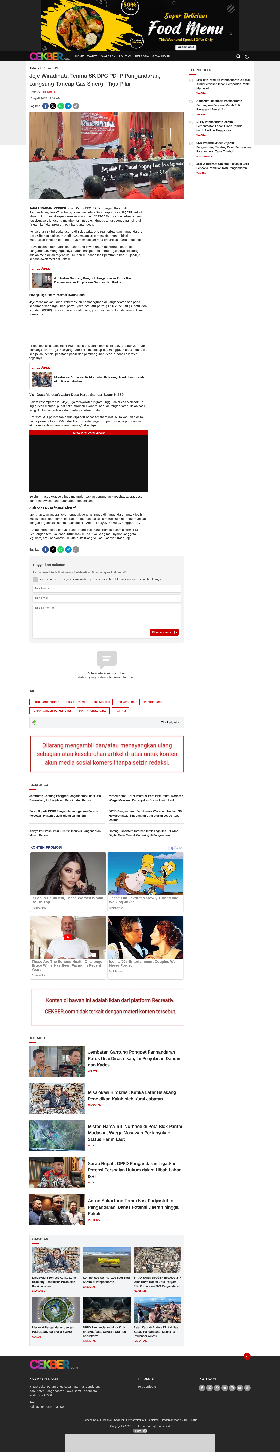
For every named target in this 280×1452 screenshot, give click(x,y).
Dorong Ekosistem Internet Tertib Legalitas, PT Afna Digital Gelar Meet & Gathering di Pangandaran (143, 833)
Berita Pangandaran (45, 702)
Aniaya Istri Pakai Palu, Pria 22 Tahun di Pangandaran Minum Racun (65, 833)
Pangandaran (153, 702)
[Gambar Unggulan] (106, 198)
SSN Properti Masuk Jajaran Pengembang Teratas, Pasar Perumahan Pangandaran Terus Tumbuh (223, 147)
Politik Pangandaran (93, 711)
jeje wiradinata (127, 702)
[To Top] (247, 1356)
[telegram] (68, 106)
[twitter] (53, 106)
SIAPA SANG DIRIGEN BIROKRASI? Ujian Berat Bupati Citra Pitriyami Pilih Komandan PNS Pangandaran (157, 1282)
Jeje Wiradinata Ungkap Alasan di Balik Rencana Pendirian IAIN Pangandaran (222, 166)
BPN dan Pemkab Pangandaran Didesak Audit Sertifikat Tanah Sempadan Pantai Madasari (223, 84)
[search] (238, 56)
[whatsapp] (60, 106)
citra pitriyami (75, 702)
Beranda (35, 68)
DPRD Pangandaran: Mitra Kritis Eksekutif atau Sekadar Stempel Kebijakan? (104, 1332)
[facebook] (45, 106)
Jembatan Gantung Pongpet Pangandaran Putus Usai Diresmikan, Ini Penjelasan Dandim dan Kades (93, 280)
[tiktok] (247, 1388)
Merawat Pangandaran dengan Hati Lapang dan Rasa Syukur (53, 1330)
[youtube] (240, 1388)
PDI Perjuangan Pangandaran (52, 711)
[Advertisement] (60, 329)
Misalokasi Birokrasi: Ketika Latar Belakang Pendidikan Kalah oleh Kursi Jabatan (99, 379)
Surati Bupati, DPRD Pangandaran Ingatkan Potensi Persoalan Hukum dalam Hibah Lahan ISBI (63, 813)
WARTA (53, 68)
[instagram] (232, 1388)
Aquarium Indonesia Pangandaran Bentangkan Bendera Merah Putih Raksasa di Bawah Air (219, 105)
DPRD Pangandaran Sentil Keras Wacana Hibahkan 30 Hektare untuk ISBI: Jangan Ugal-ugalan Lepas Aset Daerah (145, 815)
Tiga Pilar (120, 711)
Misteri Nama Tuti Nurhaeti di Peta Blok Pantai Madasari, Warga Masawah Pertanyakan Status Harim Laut (146, 798)
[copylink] (76, 106)
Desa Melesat (100, 702)
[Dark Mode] (246, 56)
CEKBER (49, 92)
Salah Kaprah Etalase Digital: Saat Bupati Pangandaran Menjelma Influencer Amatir (156, 1332)
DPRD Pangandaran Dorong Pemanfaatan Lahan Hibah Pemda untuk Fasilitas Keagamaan (219, 126)
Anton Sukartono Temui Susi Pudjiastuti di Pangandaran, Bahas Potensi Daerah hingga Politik (133, 1207)
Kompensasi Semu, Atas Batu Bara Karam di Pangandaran (106, 1280)
